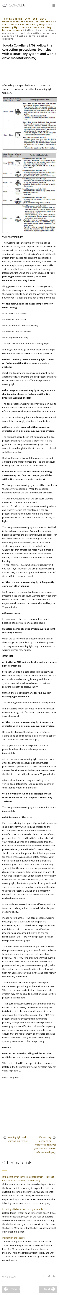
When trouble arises (40, 21)
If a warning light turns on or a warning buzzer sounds (27, 27)
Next (47, 1289)
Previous (14, 1289)
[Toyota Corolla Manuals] (15, 5)
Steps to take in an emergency (23, 24)
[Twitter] (49, 1276)
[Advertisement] (29, 72)
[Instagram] (54, 1276)
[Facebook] (43, 1276)
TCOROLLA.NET (10, 1277)
